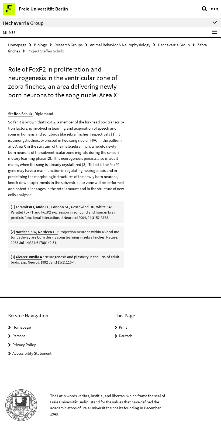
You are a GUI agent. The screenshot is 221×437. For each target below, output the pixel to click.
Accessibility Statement (31, 353)
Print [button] (123, 327)
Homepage (17, 44)
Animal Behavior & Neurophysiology (120, 44)
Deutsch (125, 335)
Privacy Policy (24, 344)
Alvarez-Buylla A (29, 256)
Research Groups (68, 44)
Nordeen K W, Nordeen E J (37, 231)
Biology (40, 44)
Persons (18, 335)
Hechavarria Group (174, 44)
